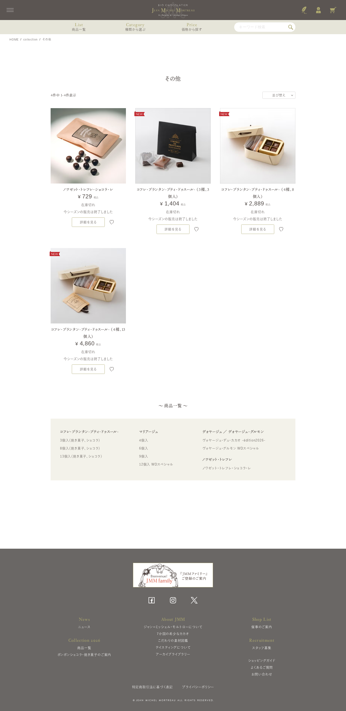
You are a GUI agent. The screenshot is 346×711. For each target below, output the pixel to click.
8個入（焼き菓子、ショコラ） (80, 448)
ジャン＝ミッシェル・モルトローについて (173, 627)
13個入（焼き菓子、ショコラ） (81, 456)
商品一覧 (84, 648)
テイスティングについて (173, 647)
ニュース (84, 627)
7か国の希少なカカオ (173, 633)
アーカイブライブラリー (173, 654)
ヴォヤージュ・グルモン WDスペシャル (230, 448)
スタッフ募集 (261, 648)
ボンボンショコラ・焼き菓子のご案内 (84, 654)
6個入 (143, 448)
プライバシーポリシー (198, 687)
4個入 (143, 440)
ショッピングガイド (261, 660)
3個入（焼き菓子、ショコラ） (80, 440)
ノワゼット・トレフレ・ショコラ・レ (226, 468)
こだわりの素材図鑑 (173, 640)
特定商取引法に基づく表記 (152, 687)
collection (30, 39)
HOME (14, 39)
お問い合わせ (261, 674)
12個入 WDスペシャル (156, 464)
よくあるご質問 (262, 667)
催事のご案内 (261, 627)
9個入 (143, 456)
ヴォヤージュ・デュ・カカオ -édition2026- (234, 440)
